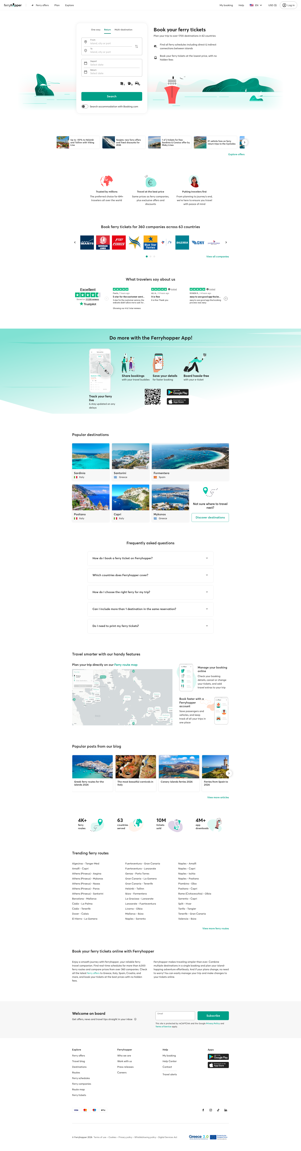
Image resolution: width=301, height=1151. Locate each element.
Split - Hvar (184, 903)
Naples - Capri (186, 868)
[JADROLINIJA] (214, 242)
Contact (167, 1066)
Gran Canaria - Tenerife (139, 883)
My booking (226, 5)
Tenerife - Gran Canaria (192, 913)
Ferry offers (42, 5)
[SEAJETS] (87, 242)
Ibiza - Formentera (136, 893)
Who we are (124, 1055)
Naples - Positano (188, 878)
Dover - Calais (80, 913)
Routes (76, 1072)
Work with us (124, 1061)
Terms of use (100, 1137)
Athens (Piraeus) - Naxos (86, 883)
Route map (78, 1089)
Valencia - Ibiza (187, 918)
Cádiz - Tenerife (81, 908)
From (92, 40)
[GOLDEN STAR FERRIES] (134, 242)
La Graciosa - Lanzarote (139, 898)
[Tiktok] (218, 1110)
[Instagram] (211, 1110)
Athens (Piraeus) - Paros (86, 888)
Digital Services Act (167, 1137)
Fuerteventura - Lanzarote (140, 868)
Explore (69, 5)
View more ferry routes (215, 928)
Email (160, 1014)
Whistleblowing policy (145, 1137)
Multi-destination (123, 29)
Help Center (170, 1061)
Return (107, 29)
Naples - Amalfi (187, 863)
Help (241, 5)
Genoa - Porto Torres (137, 873)
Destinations (79, 1066)
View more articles (218, 797)
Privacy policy (125, 1137)
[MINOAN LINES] (103, 242)
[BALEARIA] (182, 242)
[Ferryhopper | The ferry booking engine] (13, 5)
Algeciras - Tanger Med (85, 863)
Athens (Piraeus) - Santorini (87, 893)
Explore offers (236, 154)
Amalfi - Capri (80, 868)
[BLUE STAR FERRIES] (150, 242)
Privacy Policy (213, 1023)
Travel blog (78, 1061)
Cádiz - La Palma (82, 903)
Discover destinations (210, 517)
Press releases (125, 1066)
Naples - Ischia (186, 873)
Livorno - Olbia (134, 908)
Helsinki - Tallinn (134, 888)
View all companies (217, 256)
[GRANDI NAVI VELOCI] (198, 242)
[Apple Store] (178, 401)
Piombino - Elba (187, 883)
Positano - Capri (187, 888)
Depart (93, 61)
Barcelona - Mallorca (84, 898)
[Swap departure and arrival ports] (136, 46)
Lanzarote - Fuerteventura (140, 903)
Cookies (112, 1137)
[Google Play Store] (178, 392)
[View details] (135, 1019)
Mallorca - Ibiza (134, 913)
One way (95, 29)
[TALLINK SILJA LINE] (166, 242)
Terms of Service (163, 1026)
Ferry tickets (79, 1095)
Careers (122, 1072)
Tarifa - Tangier (187, 908)
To (91, 49)
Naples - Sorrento (135, 918)
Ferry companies (81, 1083)
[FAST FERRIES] (119, 242)
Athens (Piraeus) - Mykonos (87, 878)
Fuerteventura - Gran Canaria (142, 863)
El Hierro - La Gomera (84, 918)
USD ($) (272, 5)
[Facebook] (203, 1110)
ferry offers (93, 973)
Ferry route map (125, 665)
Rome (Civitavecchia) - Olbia (194, 893)
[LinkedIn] (226, 1110)
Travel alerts (170, 1074)
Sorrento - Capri (187, 898)
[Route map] (122, 697)
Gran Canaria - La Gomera (141, 878)
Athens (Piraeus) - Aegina (86, 873)
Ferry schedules (81, 1078)
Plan (57, 5)
